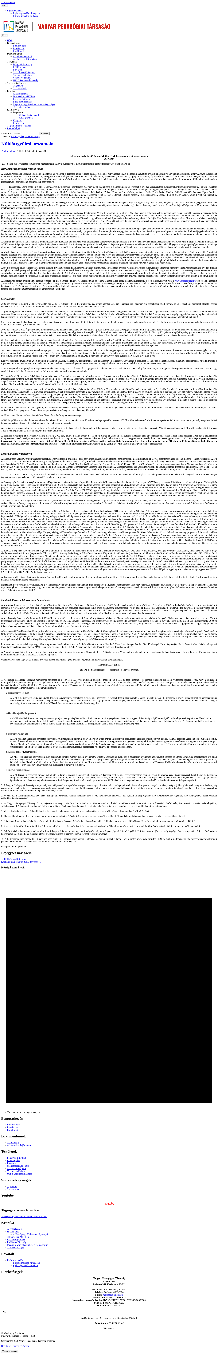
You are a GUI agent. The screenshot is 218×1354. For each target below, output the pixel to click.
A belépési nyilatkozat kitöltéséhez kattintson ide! (24, 1216)
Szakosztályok (20, 88)
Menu (4, 5)
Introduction (18, 48)
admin (8, 151)
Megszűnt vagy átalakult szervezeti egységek (34, 104)
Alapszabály (13, 1142)
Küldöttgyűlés (19, 67)
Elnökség (17, 69)
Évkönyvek (18, 123)
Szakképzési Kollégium (24, 72)
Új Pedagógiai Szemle (29, 115)
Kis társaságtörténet (22, 99)
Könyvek (17, 120)
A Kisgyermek (26, 117)
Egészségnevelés (15, 10)
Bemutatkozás (19, 45)
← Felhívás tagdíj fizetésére (14, 859)
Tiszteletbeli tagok (21, 107)
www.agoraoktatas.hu (185, 281)
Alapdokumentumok (22, 56)
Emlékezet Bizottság (22, 101)
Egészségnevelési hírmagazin (26, 13)
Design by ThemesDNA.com (15, 1346)
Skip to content (8, 2)
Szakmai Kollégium (22, 75)
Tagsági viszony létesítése (19, 125)
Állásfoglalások (20, 93)
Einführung (18, 51)
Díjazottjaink (13, 1231)
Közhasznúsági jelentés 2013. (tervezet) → (21, 862)
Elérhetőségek (13, 128)
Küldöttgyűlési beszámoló (27, 143)
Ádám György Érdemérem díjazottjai (30, 1234)
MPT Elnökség (32, 136)
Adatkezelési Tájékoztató (25, 59)
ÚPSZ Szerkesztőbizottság (25, 80)
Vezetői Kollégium (22, 77)
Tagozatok (18, 85)
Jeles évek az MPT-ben (24, 96)
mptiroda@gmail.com (113, 1295)
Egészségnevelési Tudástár (25, 16)
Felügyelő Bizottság (22, 64)
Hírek (9, 40)
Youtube (109, 1203)
